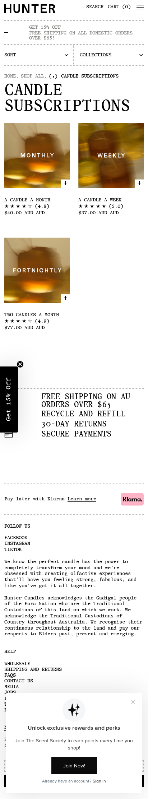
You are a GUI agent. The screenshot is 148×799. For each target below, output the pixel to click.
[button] (36, 55)
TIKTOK (13, 549)
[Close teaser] (20, 364)
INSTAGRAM (17, 543)
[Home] (37, 8)
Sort (10, 54)
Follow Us (17, 526)
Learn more (82, 498)
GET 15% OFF (45, 27)
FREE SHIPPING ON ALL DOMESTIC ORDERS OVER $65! (81, 36)
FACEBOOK (15, 537)
